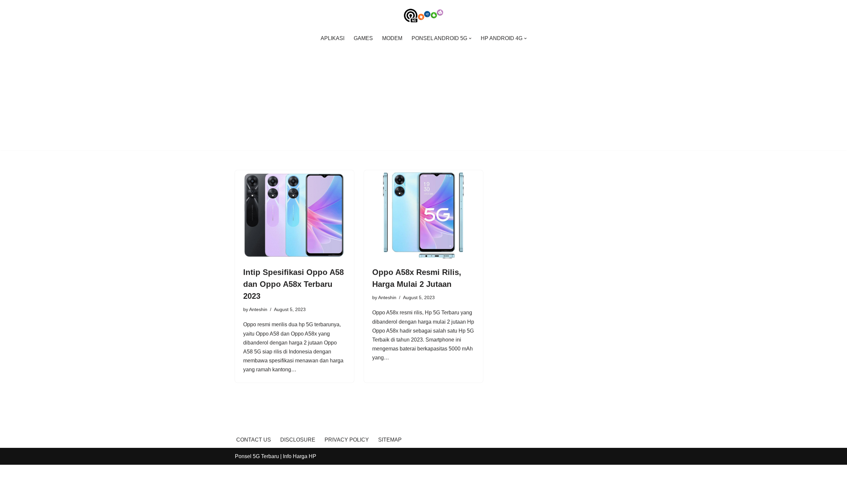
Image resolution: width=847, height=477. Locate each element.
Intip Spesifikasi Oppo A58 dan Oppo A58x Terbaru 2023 (293, 284)
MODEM (392, 38)
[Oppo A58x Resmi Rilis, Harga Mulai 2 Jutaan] (423, 215)
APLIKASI (332, 38)
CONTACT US (253, 440)
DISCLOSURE (297, 440)
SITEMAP (390, 440)
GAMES (363, 38)
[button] (470, 38)
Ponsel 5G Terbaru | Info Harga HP (275, 456)
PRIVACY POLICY (347, 440)
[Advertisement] (423, 95)
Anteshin (258, 309)
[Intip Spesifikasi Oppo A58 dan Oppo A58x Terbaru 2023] (294, 215)
